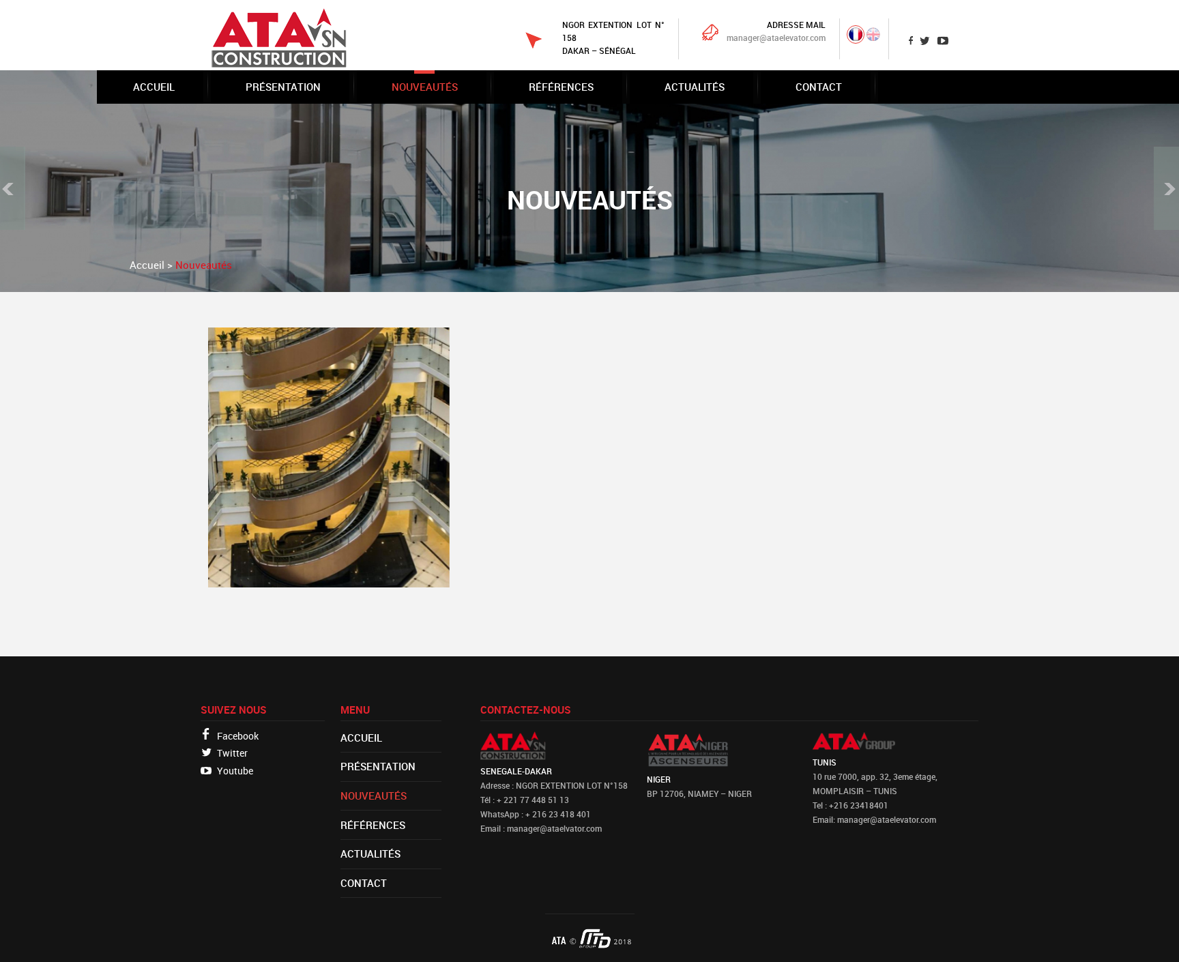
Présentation (283, 86)
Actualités (695, 86)
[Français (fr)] (855, 37)
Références (561, 86)
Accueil (154, 86)
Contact (819, 86)
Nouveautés (425, 86)
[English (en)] (873, 37)
